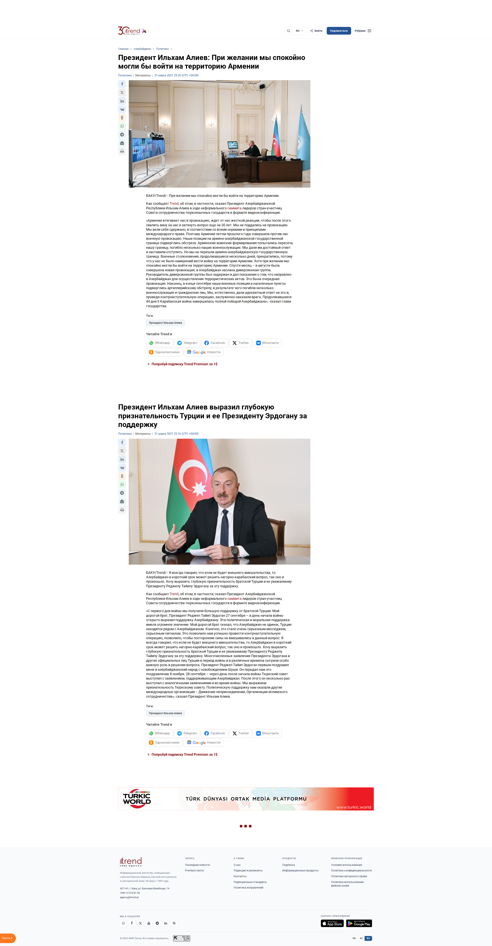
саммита (234, 208)
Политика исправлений (248, 887)
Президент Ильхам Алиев (165, 322)
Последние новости (197, 864)
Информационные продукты (300, 870)
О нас (237, 864)
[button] (122, 84)
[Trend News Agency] (130, 862)
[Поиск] (288, 31)
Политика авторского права (349, 876)
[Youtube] (148, 923)
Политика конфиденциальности (351, 870)
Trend (174, 203)
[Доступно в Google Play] (359, 923)
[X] (140, 923)
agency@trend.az (129, 897)
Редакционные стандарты (250, 882)
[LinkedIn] (165, 923)
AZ (361, 938)
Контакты (240, 876)
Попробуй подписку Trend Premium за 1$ (184, 364)
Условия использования (346, 864)
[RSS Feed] (174, 923)
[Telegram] (157, 923)
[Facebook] (131, 923)
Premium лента (194, 870)
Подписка (288, 864)
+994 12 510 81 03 (130, 892)
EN (354, 938)
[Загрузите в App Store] (332, 923)
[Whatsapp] (123, 923)
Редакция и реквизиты (248, 870)
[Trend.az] (132, 31)
